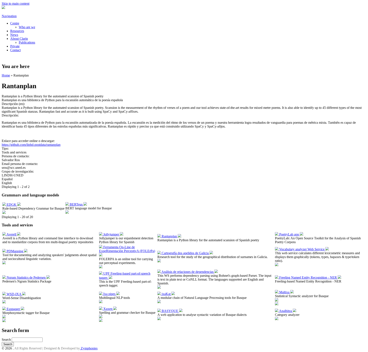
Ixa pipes (109, 294)
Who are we (27, 27)
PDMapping (15, 251)
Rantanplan (169, 236)
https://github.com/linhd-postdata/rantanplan (31, 144)
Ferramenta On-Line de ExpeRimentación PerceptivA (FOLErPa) (127, 249)
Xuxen (107, 309)
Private (15, 46)
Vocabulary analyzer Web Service (301, 249)
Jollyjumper (111, 234)
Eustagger (13, 309)
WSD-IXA (14, 294)
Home (6, 75)
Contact (15, 50)
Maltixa (284, 292)
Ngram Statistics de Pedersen (26, 277)
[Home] (3, 8)
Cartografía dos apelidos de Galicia (185, 253)
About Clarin (19, 38)
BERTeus (76, 204)
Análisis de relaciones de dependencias (187, 272)
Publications (27, 42)
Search (7, 339)
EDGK (11, 204)
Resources (17, 31)
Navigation (9, 16)
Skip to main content (15, 3)
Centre (14, 23)
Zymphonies (89, 348)
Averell (11, 234)
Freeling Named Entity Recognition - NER (308, 277)
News (14, 35)
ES (6, 57)
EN (16, 57)
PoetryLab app (289, 234)
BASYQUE (170, 311)
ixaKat (166, 294)
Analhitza (285, 311)
